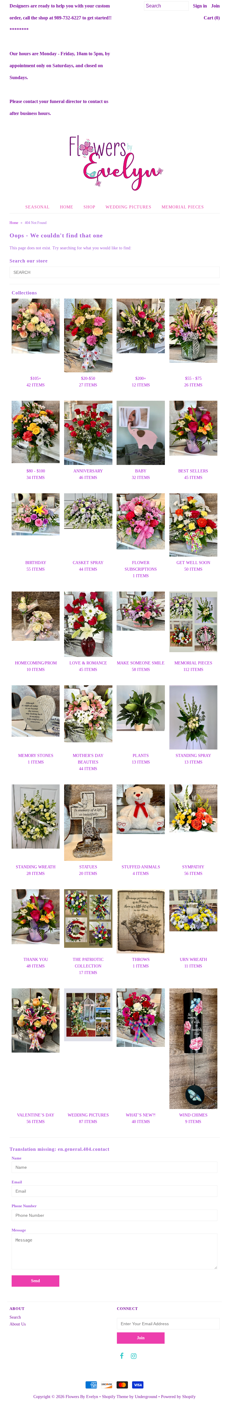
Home (66, 207)
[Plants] (141, 708)
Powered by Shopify (178, 1396)
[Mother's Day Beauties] (88, 713)
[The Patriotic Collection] (88, 918)
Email (17, 1182)
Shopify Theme (115, 1396)
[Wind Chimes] (193, 1048)
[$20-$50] (88, 335)
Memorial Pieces (183, 207)
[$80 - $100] (36, 432)
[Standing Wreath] (36, 816)
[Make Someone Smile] (141, 611)
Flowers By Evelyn (82, 1396)
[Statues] (88, 822)
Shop (89, 207)
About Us (18, 1324)
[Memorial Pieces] (193, 622)
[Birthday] (36, 514)
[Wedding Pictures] (88, 1014)
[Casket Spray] (88, 511)
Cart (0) (212, 17)
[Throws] (141, 921)
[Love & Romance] (88, 624)
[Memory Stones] (36, 711)
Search (15, 1317)
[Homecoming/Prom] (36, 616)
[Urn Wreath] (193, 910)
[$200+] (141, 326)
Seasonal (37, 207)
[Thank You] (36, 916)
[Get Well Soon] (193, 525)
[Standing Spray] (193, 717)
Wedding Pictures (128, 207)
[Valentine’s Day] (36, 1020)
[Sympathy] (193, 808)
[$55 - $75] (193, 331)
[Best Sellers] (193, 428)
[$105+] (36, 326)
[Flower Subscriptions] (141, 521)
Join (215, 5)
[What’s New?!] (141, 1017)
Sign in (200, 5)
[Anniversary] (88, 433)
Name (16, 1158)
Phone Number (24, 1206)
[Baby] (141, 433)
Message (19, 1230)
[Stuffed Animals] (141, 809)
